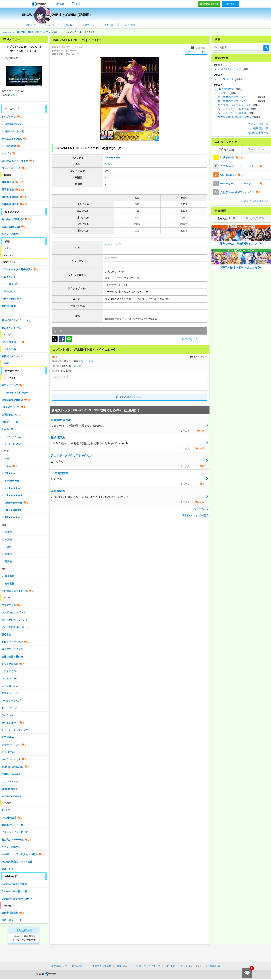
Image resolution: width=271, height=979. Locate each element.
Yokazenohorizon (11, 796)
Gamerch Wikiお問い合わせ (17, 898)
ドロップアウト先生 (12, 641)
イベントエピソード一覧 (15, 832)
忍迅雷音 (6, 634)
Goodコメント (256, 149)
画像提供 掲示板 (10, 204)
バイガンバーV (113, 244)
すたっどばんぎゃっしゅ (15, 627)
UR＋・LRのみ (13, 444)
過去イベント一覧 (14, 131)
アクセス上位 (226, 149)
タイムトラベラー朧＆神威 (237, 108)
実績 (6, 363)
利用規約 (170, 966)
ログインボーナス (11, 168)
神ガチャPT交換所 (11, 298)
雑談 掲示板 (8, 182)
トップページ (29, 25)
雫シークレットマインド (15, 619)
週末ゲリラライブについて (16, 320)
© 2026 (40, 973)
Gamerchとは (79, 966)
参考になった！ (195, 52)
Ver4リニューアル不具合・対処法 (20, 854)
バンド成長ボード (11, 342)
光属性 (108, 164)
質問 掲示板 (8, 189)
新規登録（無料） (209, 3)
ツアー (7, 248)
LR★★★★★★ (13, 502)
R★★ (8, 466)
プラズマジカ (9, 605)
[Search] (266, 48)
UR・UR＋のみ (13, 436)
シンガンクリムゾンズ (13, 612)
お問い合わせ (124, 966)
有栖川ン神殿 (9, 306)
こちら (14, 94)
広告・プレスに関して (148, 966)
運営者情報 (215, 966)
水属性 (8, 539)
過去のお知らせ (13, 124)
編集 (62, 4)
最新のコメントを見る (131, 396)
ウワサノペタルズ (11, 700)
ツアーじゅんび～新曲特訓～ (17, 269)
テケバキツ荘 (9, 752)
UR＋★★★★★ (14, 495)
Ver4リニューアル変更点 (15, 160)
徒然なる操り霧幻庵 (12, 656)
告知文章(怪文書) (11, 226)
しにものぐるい (10, 671)
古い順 (77, 366)
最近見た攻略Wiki (256, 218)
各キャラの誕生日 (11, 234)
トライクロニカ (10, 664)
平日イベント (9, 276)
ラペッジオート (10, 722)
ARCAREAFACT (11, 774)
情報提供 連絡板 (10, 197)
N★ (7, 458)
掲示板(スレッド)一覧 (194, 515)
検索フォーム (89, 25)
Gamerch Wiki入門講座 (14, 884)
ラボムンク (7, 715)
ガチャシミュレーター (17, 392)
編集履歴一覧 (261, 128)
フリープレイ (9, 291)
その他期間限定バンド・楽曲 (17, 861)
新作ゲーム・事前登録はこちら (239, 243)
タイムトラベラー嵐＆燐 (236, 112)
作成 (77, 4)
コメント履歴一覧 (258, 123)
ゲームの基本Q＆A (12, 138)
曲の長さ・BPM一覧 (13, 219)
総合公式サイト (10, 920)
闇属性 (8, 561)
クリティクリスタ (11, 744)
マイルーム (10, 348)
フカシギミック (10, 781)
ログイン (230, 3)
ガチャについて (10, 385)
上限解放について (11, 414)
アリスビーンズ (10, 693)
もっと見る (199, 508)
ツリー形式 (87, 361)
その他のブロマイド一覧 (15, 590)
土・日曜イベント (11, 284)
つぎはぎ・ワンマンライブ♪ (238, 104)
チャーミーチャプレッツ (15, 730)
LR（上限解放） (13, 510)
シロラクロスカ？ (11, 759)
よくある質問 (9, 146)
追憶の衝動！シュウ (233, 69)
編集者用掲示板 (10, 912)
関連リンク (7, 869)
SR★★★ (10, 473)
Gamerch (39, 4)
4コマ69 (6, 810)
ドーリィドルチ (10, 708)
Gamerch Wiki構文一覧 (14, 891)
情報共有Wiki (24, 930)
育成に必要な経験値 (12, 399)
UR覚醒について (10, 407)
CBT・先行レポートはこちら (239, 267)
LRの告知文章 (9, 817)
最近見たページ (226, 218)
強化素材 (9, 576)
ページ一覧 (49, 25)
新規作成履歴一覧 (258, 132)
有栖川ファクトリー (12, 356)
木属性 (8, 546)
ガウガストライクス (12, 649)
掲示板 (69, 25)
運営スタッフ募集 (101, 966)
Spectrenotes (9, 788)
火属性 (8, 532)
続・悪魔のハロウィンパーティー (241, 96)
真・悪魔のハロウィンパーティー (241, 100)
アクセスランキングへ (256, 200)
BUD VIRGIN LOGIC (13, 766)
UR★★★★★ (112, 157)
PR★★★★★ (12, 517)
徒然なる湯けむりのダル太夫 (239, 116)
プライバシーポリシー (192, 966)
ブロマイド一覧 (10, 422)
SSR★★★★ (12, 480)
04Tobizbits (8, 737)
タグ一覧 (109, 25)
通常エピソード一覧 (12, 825)
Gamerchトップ (58, 966)
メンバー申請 (128, 25)
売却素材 (9, 583)
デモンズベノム (10, 686)
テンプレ (6, 153)
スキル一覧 (7, 429)
